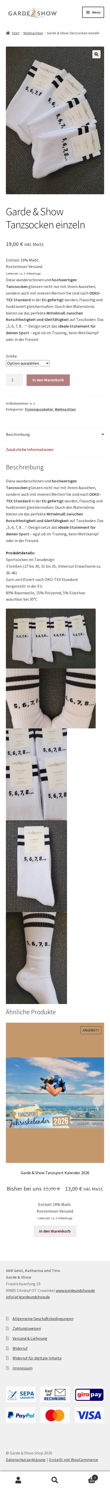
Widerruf (20, 1348)
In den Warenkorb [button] (55, 1231)
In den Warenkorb (48, 379)
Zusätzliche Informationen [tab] (29, 449)
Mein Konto (18, 1480)
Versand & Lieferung (30, 1338)
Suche (55, 1480)
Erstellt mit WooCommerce (73, 1459)
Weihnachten (33, 33)
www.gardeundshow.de (75, 1290)
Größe (11, 356)
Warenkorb (84, 1476)
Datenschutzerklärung (26, 1459)
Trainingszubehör (39, 409)
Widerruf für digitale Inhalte (37, 1358)
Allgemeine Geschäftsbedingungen (43, 1318)
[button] (96, 54)
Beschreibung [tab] (18, 434)
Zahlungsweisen (27, 1328)
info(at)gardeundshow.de (28, 1296)
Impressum (22, 1368)
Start (15, 33)
